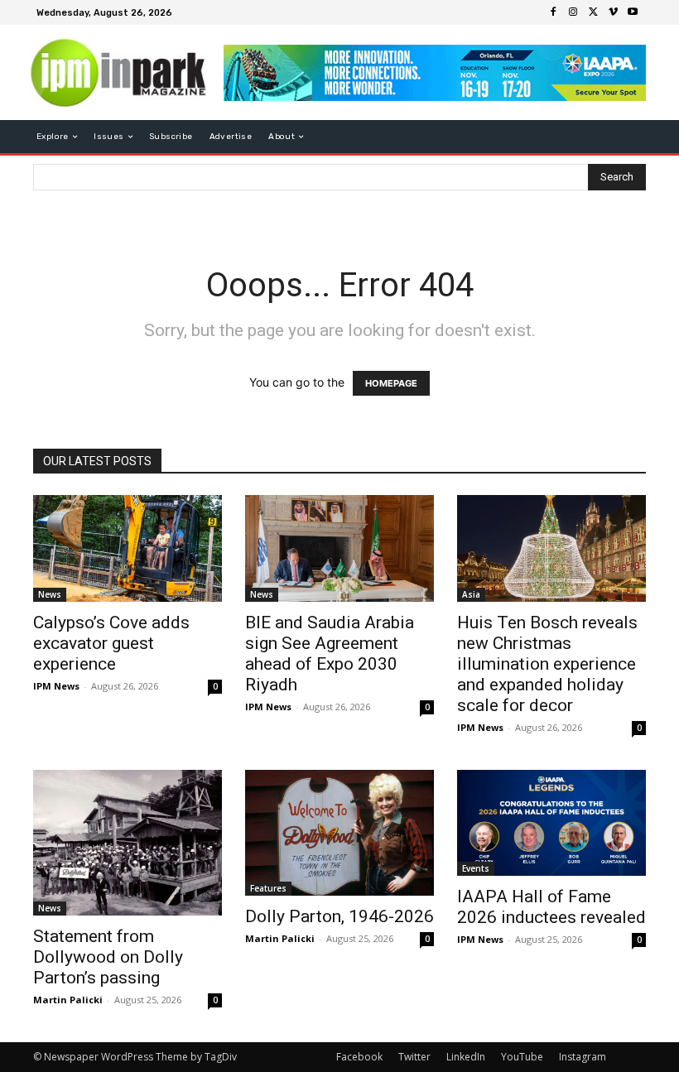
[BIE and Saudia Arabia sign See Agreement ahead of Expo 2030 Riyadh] (339, 548)
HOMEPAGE (391, 383)
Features (268, 888)
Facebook (359, 1057)
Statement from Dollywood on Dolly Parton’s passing (108, 957)
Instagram (582, 1057)
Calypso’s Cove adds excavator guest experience (111, 643)
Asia (471, 594)
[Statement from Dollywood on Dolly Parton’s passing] (127, 843)
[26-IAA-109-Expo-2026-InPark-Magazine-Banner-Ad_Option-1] (435, 73)
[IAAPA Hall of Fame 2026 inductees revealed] (551, 823)
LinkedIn (465, 1057)
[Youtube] (633, 12)
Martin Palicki (68, 999)
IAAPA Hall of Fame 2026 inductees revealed (551, 907)
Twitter (414, 1057)
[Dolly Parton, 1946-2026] (339, 833)
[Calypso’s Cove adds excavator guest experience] (127, 548)
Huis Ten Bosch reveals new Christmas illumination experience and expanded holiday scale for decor (547, 664)
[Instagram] (573, 12)
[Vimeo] (613, 12)
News (49, 594)
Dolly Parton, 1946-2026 (339, 916)
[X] (593, 12)
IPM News (56, 686)
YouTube (522, 1057)
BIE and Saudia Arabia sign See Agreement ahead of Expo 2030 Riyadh (329, 654)
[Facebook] (553, 12)
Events (475, 868)
